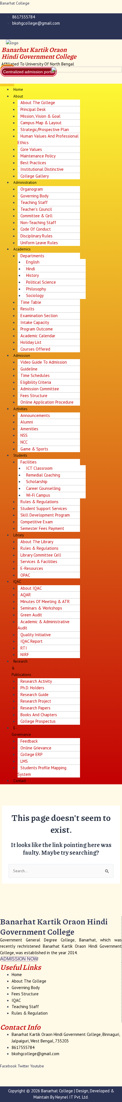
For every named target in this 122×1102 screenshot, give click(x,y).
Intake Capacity (34, 322)
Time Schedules (35, 375)
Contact (19, 780)
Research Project (35, 701)
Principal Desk (33, 109)
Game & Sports (34, 449)
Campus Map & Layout (41, 122)
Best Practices (33, 162)
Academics (22, 249)
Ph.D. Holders (32, 687)
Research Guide (34, 694)
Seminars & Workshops (41, 608)
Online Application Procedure (46, 402)
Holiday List (30, 342)
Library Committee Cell (40, 555)
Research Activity (36, 681)
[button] (7, 85)
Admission (21, 355)
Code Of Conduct (35, 229)
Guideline (28, 369)
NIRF (24, 654)
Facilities (28, 462)
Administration (25, 182)
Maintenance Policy (38, 156)
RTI (23, 648)
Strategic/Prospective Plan (44, 129)
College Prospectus (38, 721)
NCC (24, 442)
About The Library (36, 541)
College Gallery (34, 176)
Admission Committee (39, 388)
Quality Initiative (35, 634)
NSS (24, 435)
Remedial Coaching (43, 475)
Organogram (31, 189)
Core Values (31, 149)
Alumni (26, 422)
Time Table (30, 302)
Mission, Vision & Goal (40, 116)
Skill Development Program (45, 515)
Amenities (29, 428)
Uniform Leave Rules (39, 242)
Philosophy (36, 289)
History (32, 275)
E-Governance (21, 731)
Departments (32, 255)
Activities (20, 408)
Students (20, 455)
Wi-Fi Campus (38, 495)
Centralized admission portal (28, 71)
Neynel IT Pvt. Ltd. (72, 1097)
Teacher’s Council (36, 209)
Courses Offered (35, 349)
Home (18, 89)
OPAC (25, 575)
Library (18, 535)
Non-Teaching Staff (38, 222)
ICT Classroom (39, 468)
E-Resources (31, 568)
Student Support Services (43, 508)
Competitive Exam (36, 521)
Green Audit (31, 615)
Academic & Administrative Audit (44, 625)
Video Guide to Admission (43, 362)
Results (27, 308)
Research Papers (35, 708)
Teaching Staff (34, 202)
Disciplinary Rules (36, 236)
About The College (37, 102)
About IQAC (31, 588)
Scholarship (36, 481)
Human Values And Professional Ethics (48, 139)
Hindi (30, 268)
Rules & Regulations (39, 501)
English (32, 262)
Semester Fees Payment (42, 528)
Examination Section (39, 315)
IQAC (17, 581)
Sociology (35, 295)
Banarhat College (15, 3)
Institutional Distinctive (42, 169)
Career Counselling (43, 488)
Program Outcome (36, 329)
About (18, 96)
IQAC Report (31, 641)
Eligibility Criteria (35, 382)
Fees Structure (33, 395)
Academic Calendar (37, 335)
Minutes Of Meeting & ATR (45, 601)
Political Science (41, 282)
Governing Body (34, 196)
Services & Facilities (38, 561)
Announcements (35, 415)
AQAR (25, 594)
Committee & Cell (36, 215)
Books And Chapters (38, 714)
